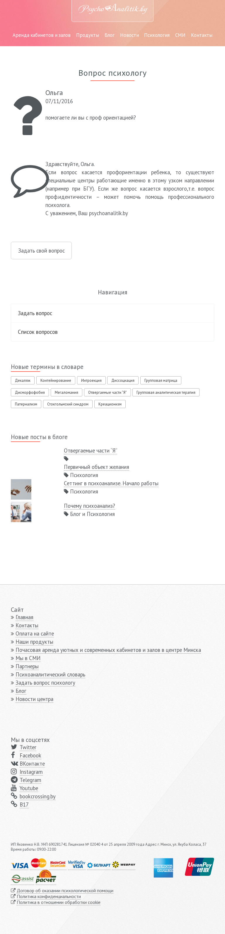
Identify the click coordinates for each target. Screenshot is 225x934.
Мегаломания (66, 392)
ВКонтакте (32, 763)
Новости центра (34, 698)
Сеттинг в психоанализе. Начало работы (111, 483)
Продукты (87, 35)
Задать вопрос (35, 313)
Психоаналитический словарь (50, 674)
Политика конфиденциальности (49, 896)
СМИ (180, 35)
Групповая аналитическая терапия (166, 392)
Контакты (201, 35)
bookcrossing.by (38, 796)
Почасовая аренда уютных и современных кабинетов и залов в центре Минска (108, 649)
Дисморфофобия (30, 392)
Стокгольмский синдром (67, 404)
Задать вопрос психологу (45, 682)
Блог (110, 35)
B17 (24, 804)
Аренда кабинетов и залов (42, 35)
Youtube (29, 788)
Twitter (28, 747)
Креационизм (110, 404)
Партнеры (27, 666)
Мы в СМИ (28, 658)
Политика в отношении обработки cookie (58, 902)
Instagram (31, 771)
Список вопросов (38, 331)
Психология (157, 35)
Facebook (30, 755)
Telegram (30, 779)
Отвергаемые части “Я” (107, 392)
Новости (129, 35)
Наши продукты (34, 641)
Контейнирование (55, 380)
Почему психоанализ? (89, 505)
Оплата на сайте (35, 633)
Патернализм (26, 404)
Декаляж (22, 380)
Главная (24, 617)
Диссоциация (122, 380)
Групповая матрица (160, 380)
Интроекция (91, 380)
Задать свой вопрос (41, 250)
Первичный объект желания (96, 466)
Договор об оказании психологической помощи (65, 890)
